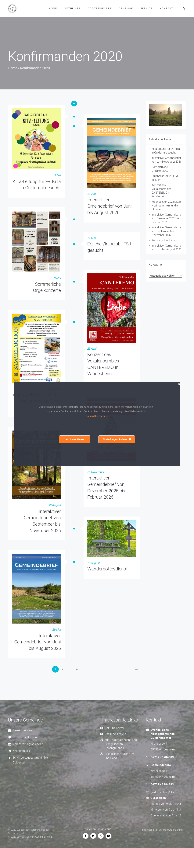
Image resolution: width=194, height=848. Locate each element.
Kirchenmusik (21, 751)
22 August (54, 505)
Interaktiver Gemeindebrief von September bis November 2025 (167, 231)
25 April (91, 348)
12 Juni (91, 193)
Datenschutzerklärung (171, 829)
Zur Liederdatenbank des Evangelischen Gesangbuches (121, 744)
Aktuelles (72, 8)
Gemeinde (126, 8)
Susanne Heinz (43, 836)
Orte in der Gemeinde (26, 737)
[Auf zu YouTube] (108, 835)
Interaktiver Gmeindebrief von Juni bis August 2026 (109, 206)
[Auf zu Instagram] (101, 835)
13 (91, 669)
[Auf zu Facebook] (85, 835)
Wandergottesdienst (107, 569)
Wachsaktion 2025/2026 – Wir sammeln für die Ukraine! (166, 205)
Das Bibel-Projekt (115, 734)
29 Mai (56, 629)
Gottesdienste (99, 8)
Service (146, 8)
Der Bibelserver (114, 728)
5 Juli (57, 175)
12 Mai (91, 238)
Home (53, 8)
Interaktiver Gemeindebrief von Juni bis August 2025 (37, 642)
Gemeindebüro (22, 730)
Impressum (148, 829)
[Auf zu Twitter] (93, 835)
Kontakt (166, 8)
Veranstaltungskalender (28, 744)
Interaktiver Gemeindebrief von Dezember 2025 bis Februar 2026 (167, 218)
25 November (95, 472)
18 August (93, 563)
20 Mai (56, 278)
